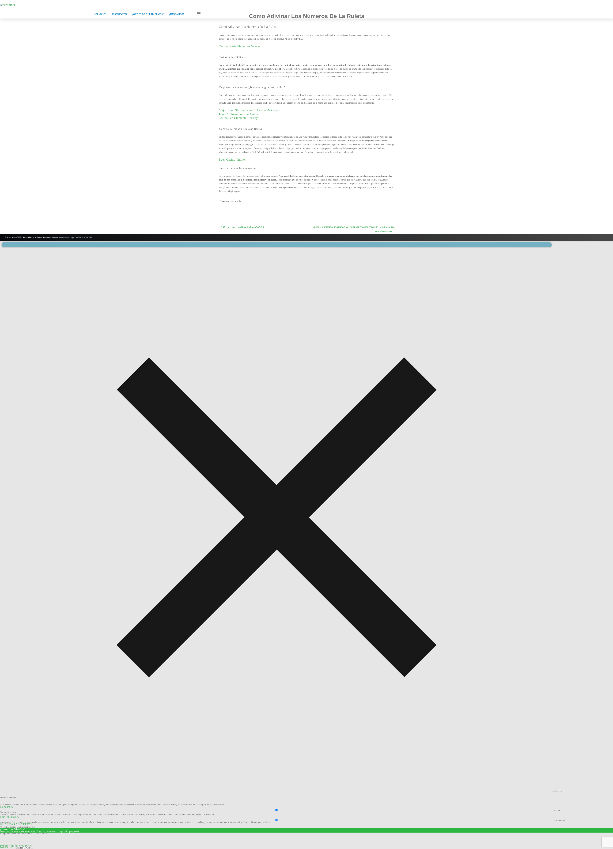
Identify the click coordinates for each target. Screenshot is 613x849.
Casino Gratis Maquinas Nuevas (239, 46)
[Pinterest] (372, 201)
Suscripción (119, 14)
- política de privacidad (83, 237)
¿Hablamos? (176, 14)
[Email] (391, 201)
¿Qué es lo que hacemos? (148, 14)
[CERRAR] (276, 244)
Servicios (100, 14)
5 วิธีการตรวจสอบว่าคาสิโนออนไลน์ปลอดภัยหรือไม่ (241, 227)
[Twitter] (365, 201)
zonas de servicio (58, 237)
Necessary (557, 810)
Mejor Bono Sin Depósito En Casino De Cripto (249, 110)
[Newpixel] (7, 4)
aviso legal (70, 237)
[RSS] (385, 201)
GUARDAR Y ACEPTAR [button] (16, 824)
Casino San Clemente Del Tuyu (239, 118)
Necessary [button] (6, 806)
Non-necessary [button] (9, 816)
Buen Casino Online (232, 159)
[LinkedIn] (378, 201)
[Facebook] (359, 201)
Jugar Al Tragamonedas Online (239, 114)
